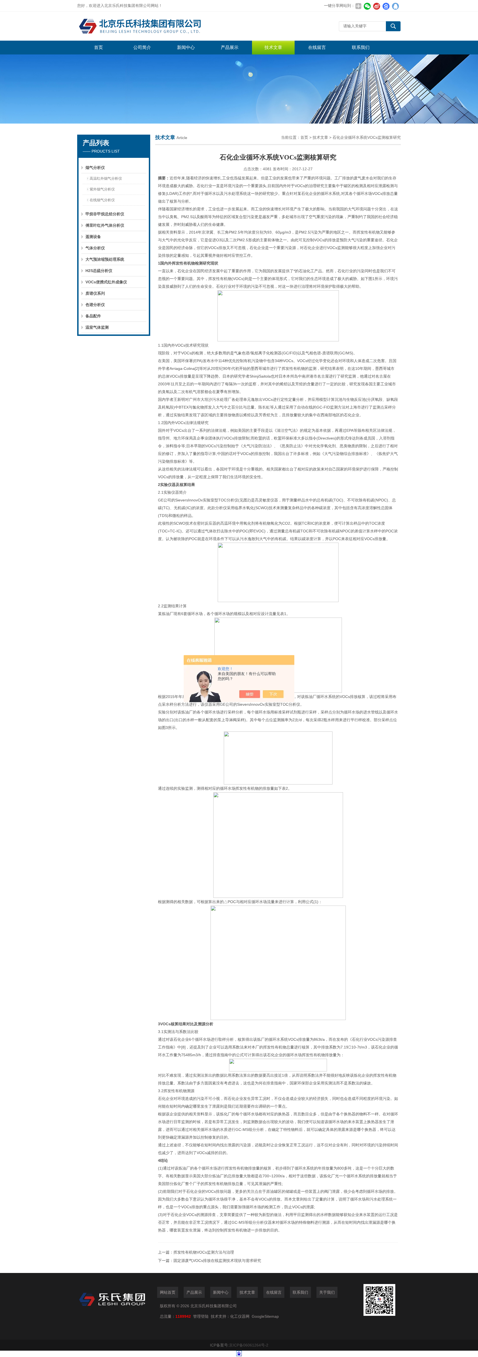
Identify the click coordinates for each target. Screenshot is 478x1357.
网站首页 (167, 1292)
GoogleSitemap (265, 1316)
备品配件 (93, 316)
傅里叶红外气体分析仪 (104, 225)
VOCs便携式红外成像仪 (106, 282)
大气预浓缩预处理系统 (104, 259)
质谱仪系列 (95, 293)
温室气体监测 (97, 327)
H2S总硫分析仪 (98, 270)
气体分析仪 (95, 248)
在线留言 (317, 47)
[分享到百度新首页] (386, 6)
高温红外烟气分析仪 (106, 178)
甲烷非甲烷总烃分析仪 (104, 214)
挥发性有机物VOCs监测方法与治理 (203, 1252)
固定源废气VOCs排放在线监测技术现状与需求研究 (217, 1260)
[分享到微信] (367, 6)
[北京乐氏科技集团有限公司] (160, 26)
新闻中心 (186, 47)
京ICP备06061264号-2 (248, 1345)
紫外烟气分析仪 (102, 189)
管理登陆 (201, 1316)
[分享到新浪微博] (376, 6)
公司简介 (142, 47)
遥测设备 (93, 236)
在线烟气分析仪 (102, 200)
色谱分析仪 (95, 304)
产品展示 (229, 47)
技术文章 (273, 47)
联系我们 (361, 47)
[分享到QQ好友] (395, 6)
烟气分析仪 (95, 167)
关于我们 (327, 1292)
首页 (98, 47)
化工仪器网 (240, 1316)
